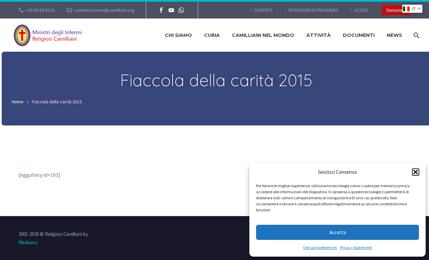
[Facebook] (161, 10)
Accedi (361, 10)
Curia (212, 35)
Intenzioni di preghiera (313, 10)
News (394, 35)
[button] (415, 172)
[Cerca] (415, 35)
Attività (318, 35)
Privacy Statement (356, 247)
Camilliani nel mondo (263, 35)
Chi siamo (178, 35)
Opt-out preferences (320, 247)
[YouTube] (171, 10)
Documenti (359, 35)
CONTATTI (263, 10)
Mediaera (28, 242)
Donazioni (396, 10)
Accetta (337, 232)
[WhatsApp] (181, 10)
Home (17, 102)
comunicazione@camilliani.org (104, 10)
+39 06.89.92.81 (40, 10)
